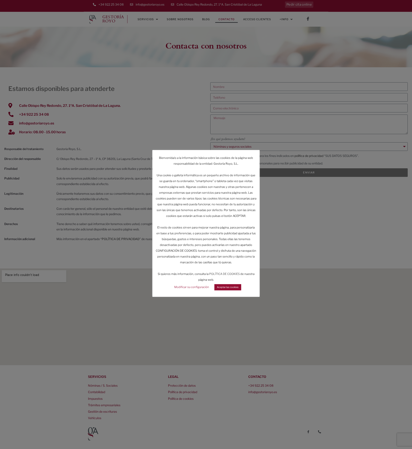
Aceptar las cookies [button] (228, 287)
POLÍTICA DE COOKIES (224, 274)
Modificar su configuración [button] (191, 287)
